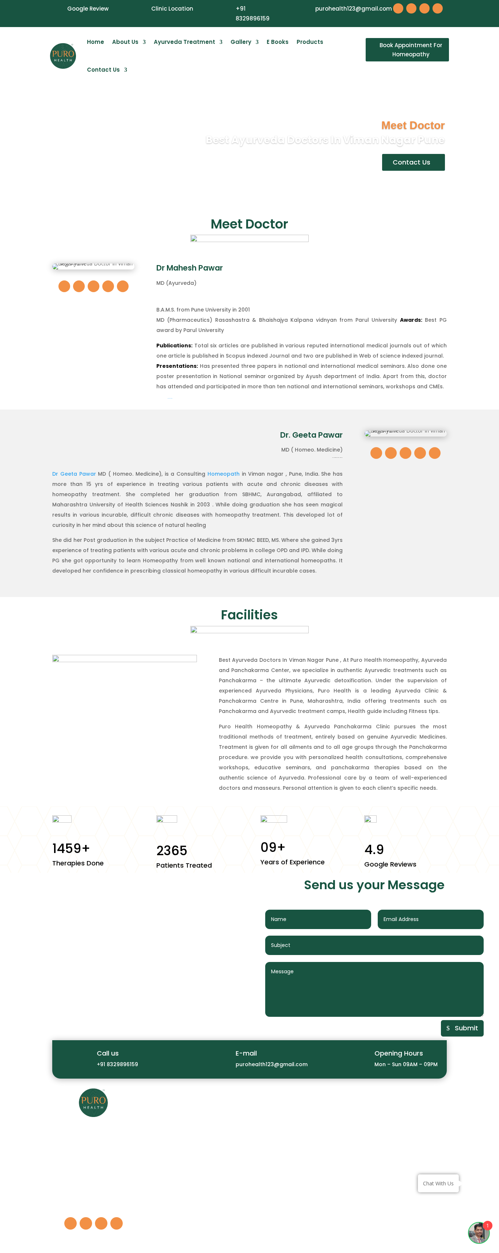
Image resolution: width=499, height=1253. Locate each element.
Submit (466, 1028)
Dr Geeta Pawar (74, 474)
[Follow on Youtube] (424, 8)
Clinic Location (172, 8)
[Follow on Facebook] (398, 8)
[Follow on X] (79, 286)
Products (310, 42)
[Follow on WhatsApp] (438, 8)
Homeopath (223, 474)
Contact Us (103, 69)
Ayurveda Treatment (184, 42)
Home (95, 42)
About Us (125, 42)
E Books (278, 42)
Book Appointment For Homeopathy (411, 50)
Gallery (241, 42)
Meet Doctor (413, 125)
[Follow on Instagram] (411, 8)
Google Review (87, 8)
